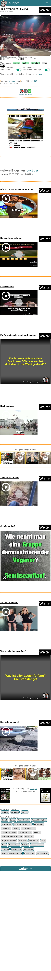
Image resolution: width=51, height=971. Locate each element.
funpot (14, 3)
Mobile (26, 63)
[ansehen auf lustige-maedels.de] (25, 130)
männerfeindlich (42, 853)
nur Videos (15, 812)
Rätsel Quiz (22, 841)
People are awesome (9, 841)
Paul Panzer (29, 836)
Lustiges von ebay (25, 832)
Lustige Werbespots (28, 828)
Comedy (4, 820)
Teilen (6, 81)
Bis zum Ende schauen (11, 238)
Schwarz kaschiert (9, 603)
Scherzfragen (33, 841)
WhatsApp (5, 849)
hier (40, 74)
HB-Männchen (7, 824)
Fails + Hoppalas (23, 820)
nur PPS (24, 812)
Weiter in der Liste (44, 790)
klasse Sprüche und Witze (23, 824)
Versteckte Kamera (37, 845)
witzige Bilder (28, 849)
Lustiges (10, 11)
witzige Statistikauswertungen (12, 853)
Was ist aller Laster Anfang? (13, 651)
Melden (18, 81)
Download (12, 81)
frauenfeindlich (29, 853)
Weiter (44, 10)
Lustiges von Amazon (9, 832)
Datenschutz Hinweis (25, 94)
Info (22, 81)
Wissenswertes (16, 849)
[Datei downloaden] (25, 362)
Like (2, 81)
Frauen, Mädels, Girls (39, 820)
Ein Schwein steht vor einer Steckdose (18, 335)
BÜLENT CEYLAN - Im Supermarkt (16, 189)
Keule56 (33, 81)
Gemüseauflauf (7, 526)
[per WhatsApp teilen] (29, 92)
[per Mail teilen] (26, 92)
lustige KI (16, 828)
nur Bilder (5, 812)
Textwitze (25, 845)
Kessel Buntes (7, 287)
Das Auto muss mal (9, 722)
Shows (43, 841)
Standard (36, 63)
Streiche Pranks (14, 845)
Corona (12, 820)
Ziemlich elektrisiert (9, 478)
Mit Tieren (37, 832)
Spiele (4, 845)
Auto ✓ (16, 63)
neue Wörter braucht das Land (12, 836)
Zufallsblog (5, 789)
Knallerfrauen (38, 824)
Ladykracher (6, 828)
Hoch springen (7, 406)
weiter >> (25, 868)
